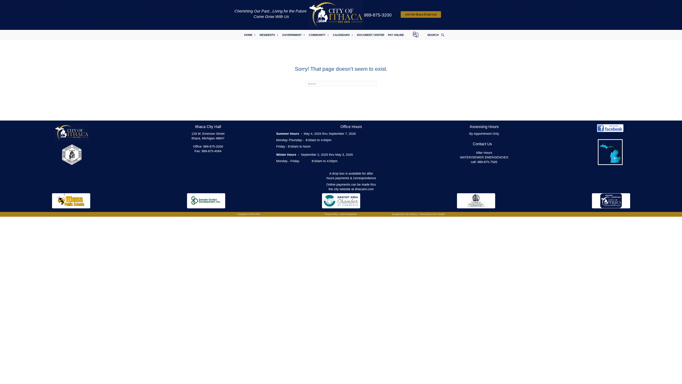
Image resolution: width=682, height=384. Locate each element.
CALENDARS (341, 34)
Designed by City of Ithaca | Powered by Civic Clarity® (418, 214)
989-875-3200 (213, 146)
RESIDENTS (267, 34)
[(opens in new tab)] (72, 154)
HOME (248, 34)
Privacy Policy (331, 214)
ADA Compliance (349, 214)
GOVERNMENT (292, 34)
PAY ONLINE (396, 34)
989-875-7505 (487, 162)
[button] (421, 14)
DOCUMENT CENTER (370, 34)
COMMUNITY (317, 34)
